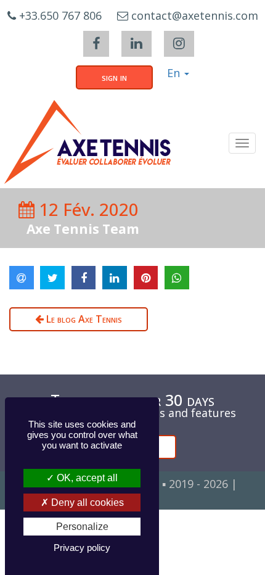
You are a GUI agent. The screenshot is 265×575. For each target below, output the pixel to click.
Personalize (82, 526)
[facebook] (96, 43)
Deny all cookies (86, 502)
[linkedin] (136, 43)
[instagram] (179, 43)
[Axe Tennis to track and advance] (87, 142)
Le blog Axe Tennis (83, 319)
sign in (114, 77)
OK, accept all (86, 478)
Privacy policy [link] (82, 547)
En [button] (175, 72)
